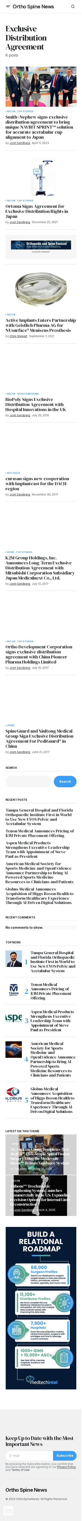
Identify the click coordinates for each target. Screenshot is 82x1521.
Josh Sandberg (24, 1210)
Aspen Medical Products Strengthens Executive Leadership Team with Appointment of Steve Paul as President (37, 850)
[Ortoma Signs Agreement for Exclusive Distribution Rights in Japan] (41, 176)
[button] (8, 6)
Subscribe (64, 1455)
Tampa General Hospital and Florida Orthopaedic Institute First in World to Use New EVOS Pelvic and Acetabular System (39, 817)
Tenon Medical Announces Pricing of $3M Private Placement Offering (39, 833)
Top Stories (25, 111)
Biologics (13, 473)
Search (11, 767)
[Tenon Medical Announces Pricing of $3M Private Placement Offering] (13, 990)
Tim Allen (20, 1168)
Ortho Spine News (33, 6)
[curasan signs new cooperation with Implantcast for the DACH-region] (41, 448)
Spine (10, 552)
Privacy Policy (66, 1467)
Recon (11, 111)
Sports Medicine (28, 394)
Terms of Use (20, 1470)
